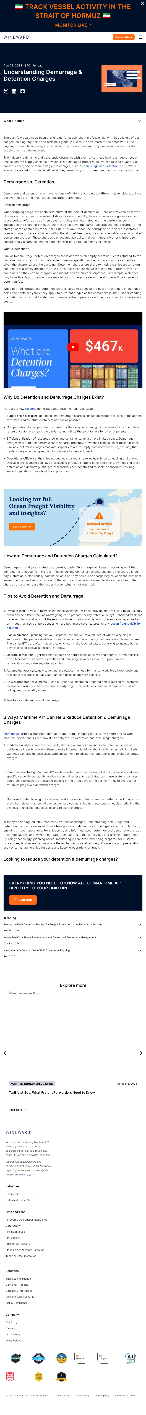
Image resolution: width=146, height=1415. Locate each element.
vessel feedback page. (19, 1174)
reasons (30, 408)
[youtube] (24, 1405)
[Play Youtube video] (73, 347)
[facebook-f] (32, 1405)
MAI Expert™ (13, 1237)
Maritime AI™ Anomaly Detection (25, 1249)
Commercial (13, 1193)
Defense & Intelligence (19, 1290)
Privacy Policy (82, 1395)
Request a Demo (123, 37)
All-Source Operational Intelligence (26, 1219)
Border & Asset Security (20, 1296)
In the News (13, 1334)
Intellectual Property (18, 1243)
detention (112, 166)
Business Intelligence (18, 1278)
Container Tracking (17, 1284)
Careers (10, 1328)
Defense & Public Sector (20, 1200)
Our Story (11, 1322)
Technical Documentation (21, 1255)
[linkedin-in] (8, 1405)
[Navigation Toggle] (141, 37)
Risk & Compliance (17, 1302)
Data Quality (13, 1225)
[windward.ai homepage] (17, 37)
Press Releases (15, 1340)
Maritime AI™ (12, 733)
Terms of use (63, 1395)
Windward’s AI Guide (125, 1395)
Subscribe (25, 900)
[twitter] (16, 1405)
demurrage (91, 166)
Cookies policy (102, 1395)
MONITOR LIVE (71, 25)
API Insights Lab (15, 1231)
